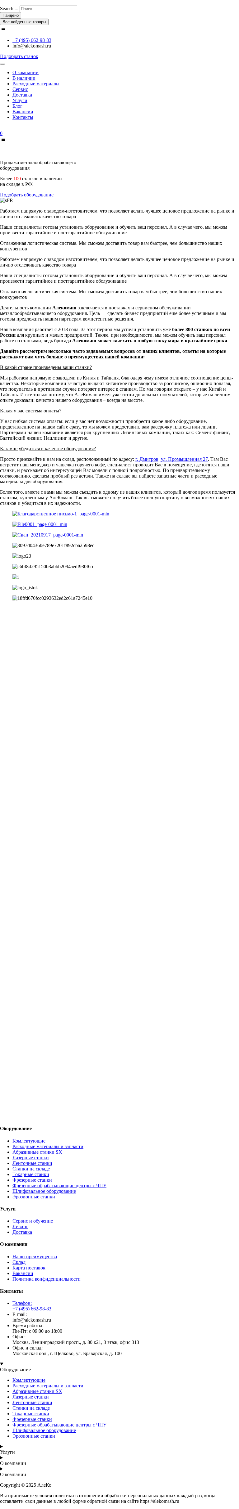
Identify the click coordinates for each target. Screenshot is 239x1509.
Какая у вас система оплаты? (30, 410)
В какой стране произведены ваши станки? (46, 367)
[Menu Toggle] (2, 64)
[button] (119, 367)
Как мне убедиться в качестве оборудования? (48, 448)
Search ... (9, 8)
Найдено (10, 15)
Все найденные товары (24, 22)
